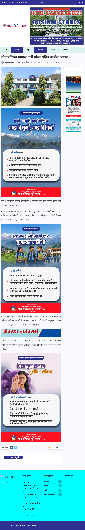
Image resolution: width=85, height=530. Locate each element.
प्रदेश (28, 50)
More (41, 2)
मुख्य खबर (46, 481)
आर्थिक (46, 490)
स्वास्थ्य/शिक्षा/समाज (49, 495)
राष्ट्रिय (17, 50)
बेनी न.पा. (46, 486)
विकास (53, 50)
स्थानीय (40, 50)
